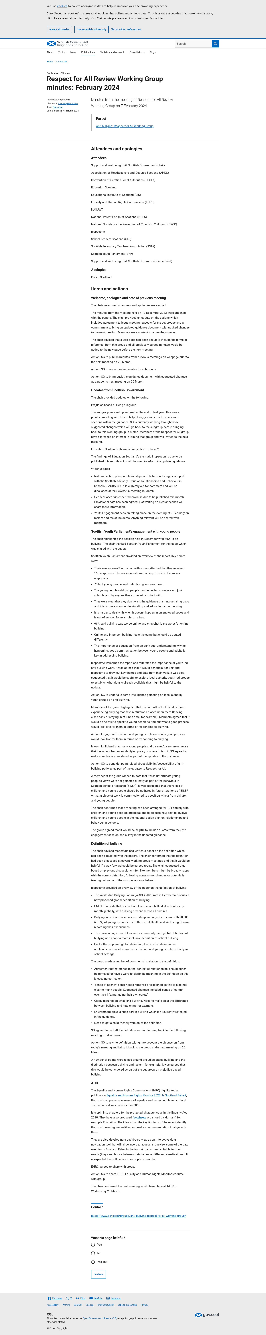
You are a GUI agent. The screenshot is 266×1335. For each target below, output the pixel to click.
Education (57, 107)
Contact (78, 1305)
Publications (88, 52)
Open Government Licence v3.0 (99, 1318)
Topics (61, 52)
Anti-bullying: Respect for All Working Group (124, 126)
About (50, 52)
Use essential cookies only (91, 29)
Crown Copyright (105, 1305)
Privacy (144, 1305)
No (99, 1253)
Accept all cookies (59, 29)
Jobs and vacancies (127, 1305)
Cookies (89, 1305)
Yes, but (102, 1262)
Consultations (137, 52)
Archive (66, 1305)
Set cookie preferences (126, 29)
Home (49, 61)
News (73, 52)
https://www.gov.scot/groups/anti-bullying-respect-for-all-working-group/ (138, 1216)
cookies (62, 6)
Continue (98, 1274)
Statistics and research (112, 52)
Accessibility (52, 1305)
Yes (99, 1244)
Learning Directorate (68, 103)
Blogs (152, 52)
